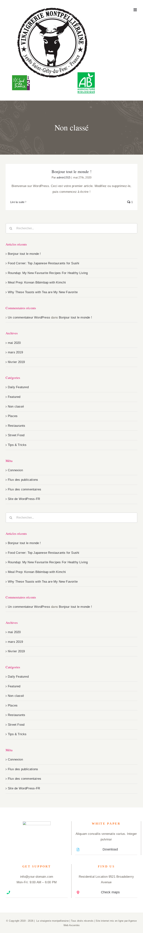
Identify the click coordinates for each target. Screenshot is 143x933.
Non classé (16, 406)
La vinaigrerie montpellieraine (52, 920)
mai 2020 (14, 343)
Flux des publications (23, 479)
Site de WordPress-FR (24, 499)
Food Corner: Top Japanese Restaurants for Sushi (43, 263)
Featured (14, 397)
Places (13, 416)
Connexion (15, 470)
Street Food (16, 435)
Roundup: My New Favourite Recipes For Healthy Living (48, 273)
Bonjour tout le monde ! (71, 171)
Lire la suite (17, 202)
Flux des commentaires (24, 489)
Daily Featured (18, 387)
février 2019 (16, 362)
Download (110, 849)
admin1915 (63, 177)
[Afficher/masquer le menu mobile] (135, 10)
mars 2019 (15, 352)
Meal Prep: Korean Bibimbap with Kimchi (37, 282)
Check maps (110, 892)
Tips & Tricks (17, 445)
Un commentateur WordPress (29, 317)
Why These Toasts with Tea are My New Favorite (43, 292)
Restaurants (16, 425)
